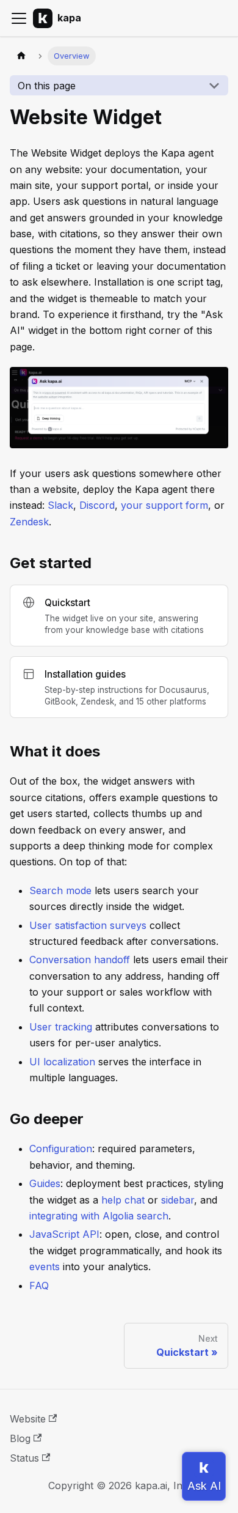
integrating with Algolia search (98, 1216)
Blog (20, 1438)
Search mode (60, 890)
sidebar (177, 1200)
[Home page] (21, 55)
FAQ (39, 1285)
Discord (97, 505)
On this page (47, 86)
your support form (164, 505)
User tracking (60, 1027)
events (44, 1266)
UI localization (62, 1062)
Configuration (60, 1148)
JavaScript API (64, 1234)
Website (28, 1419)
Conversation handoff (79, 959)
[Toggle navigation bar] (19, 18)
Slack (60, 505)
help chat (123, 1200)
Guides (44, 1183)
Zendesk (29, 522)
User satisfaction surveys (87, 925)
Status (24, 1458)
